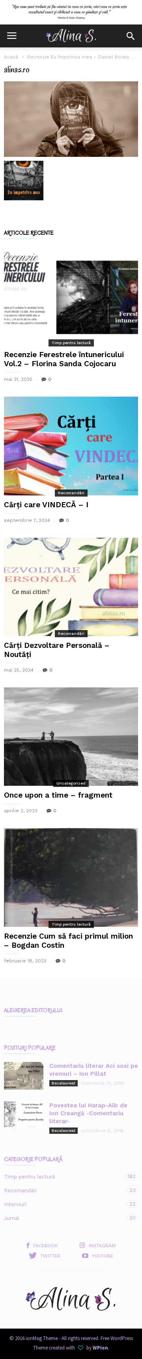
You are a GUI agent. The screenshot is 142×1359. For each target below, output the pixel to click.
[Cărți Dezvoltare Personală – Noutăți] (71, 587)
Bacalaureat (63, 1083)
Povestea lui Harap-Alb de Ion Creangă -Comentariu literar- (88, 1113)
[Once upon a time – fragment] (71, 736)
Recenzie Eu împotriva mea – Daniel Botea (78, 57)
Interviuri (63, 1204)
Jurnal (63, 1218)
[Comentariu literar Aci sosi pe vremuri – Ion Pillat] (23, 1076)
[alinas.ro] (71, 119)
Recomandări (71, 493)
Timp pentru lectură (71, 343)
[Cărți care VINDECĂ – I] (71, 446)
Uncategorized (71, 783)
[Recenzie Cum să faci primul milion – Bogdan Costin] (71, 877)
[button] (130, 35)
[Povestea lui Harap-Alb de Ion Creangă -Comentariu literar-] (23, 1115)
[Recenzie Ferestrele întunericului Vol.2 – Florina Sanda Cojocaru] (71, 296)
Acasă (11, 57)
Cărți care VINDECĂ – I (46, 504)
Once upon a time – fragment (58, 795)
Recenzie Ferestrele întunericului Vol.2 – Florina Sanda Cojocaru (64, 359)
